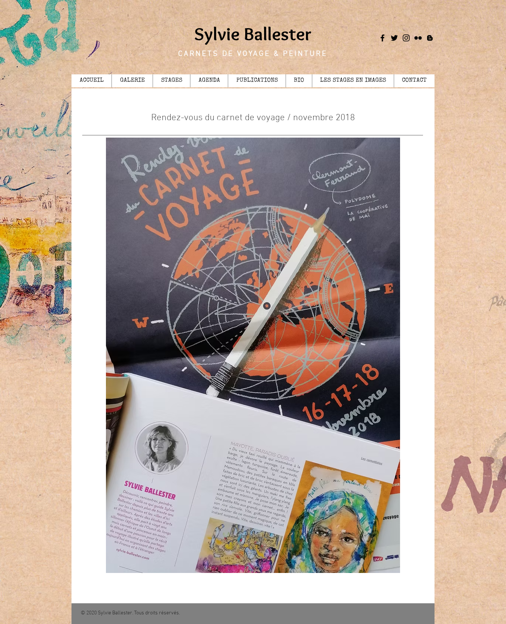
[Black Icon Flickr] (418, 38)
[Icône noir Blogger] (430, 38)
